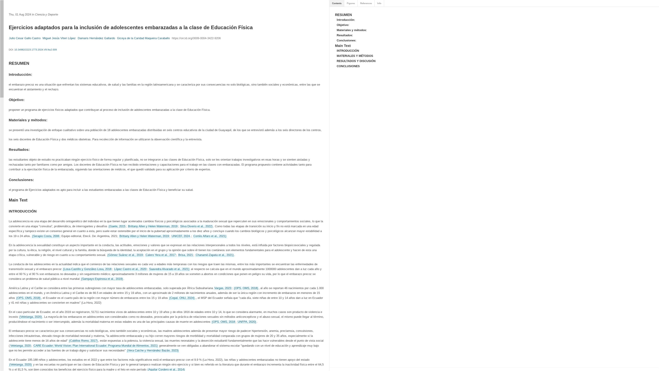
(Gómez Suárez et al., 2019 (125, 255)
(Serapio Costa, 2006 (45, 236)
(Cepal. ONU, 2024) (182, 298)
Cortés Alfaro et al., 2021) (209, 236)
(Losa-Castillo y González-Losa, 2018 (87, 269)
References (366, 3)
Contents (337, 3)
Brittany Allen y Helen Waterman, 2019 (152, 226)
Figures (351, 3)
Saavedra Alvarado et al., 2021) (169, 269)
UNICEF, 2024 (181, 236)
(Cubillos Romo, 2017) (83, 340)
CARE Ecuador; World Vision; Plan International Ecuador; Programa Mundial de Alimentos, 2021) (95, 345)
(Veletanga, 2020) (30, 316)
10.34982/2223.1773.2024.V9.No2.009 (35, 49)
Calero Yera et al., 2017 (161, 255)
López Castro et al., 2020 (130, 269)
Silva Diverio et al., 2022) (196, 226)
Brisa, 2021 (185, 255)
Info (379, 3)
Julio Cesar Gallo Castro (25, 38)
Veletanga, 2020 (20, 345)
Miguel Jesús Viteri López (59, 38)
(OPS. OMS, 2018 (223, 321)
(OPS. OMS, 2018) (246, 288)
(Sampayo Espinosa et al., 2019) (102, 278)
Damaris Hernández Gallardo (96, 38)
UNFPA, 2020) (247, 321)
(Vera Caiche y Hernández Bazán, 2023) (153, 350)
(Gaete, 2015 (117, 226)
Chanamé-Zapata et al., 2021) (215, 255)
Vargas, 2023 (222, 288)
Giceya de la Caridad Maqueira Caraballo (143, 38)
